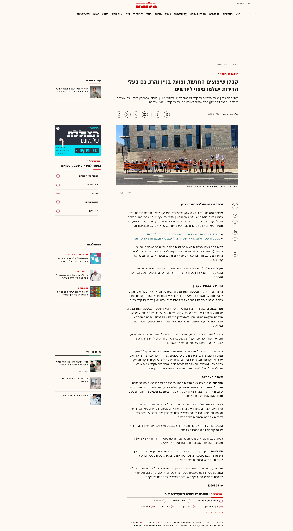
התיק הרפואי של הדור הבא (75, 395)
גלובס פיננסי (227, 14)
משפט (168, 14)
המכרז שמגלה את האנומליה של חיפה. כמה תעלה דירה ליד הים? (183, 234)
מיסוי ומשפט (179, 500)
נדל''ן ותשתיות (180, 14)
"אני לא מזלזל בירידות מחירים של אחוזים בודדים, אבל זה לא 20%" (72, 90)
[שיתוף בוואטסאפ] (128, 114)
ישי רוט (85, 271)
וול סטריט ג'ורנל (83, 14)
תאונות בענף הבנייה (228, 74)
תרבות (96, 14)
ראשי (238, 14)
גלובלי (149, 14)
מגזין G (105, 14)
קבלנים (157, 500)
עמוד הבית (234, 64)
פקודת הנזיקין (211, 506)
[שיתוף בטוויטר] (119, 114)
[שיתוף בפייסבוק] (136, 114)
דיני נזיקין (187, 506)
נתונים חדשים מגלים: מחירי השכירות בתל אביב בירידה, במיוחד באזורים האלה (176, 238)
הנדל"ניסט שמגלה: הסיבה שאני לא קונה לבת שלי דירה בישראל (71, 276)
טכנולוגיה (158, 14)
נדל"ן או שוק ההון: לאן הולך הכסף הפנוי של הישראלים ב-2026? (72, 363)
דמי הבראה (83, 254)
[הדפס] (167, 114)
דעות (128, 14)
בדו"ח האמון (143, 522)
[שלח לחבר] (235, 240)
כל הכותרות (214, 14)
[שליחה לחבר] (145, 114)
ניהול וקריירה (138, 14)
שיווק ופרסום (117, 14)
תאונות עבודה (143, 506)
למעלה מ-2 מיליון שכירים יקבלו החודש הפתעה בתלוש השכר (73, 260)
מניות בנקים (83, 288)
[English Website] (254, 14)
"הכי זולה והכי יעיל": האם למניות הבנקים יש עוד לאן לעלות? (72, 293)
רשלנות (166, 506)
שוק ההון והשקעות (198, 14)
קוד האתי (159, 522)
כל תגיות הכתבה (215, 512)
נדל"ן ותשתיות (221, 64)
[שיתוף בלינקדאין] (235, 232)
